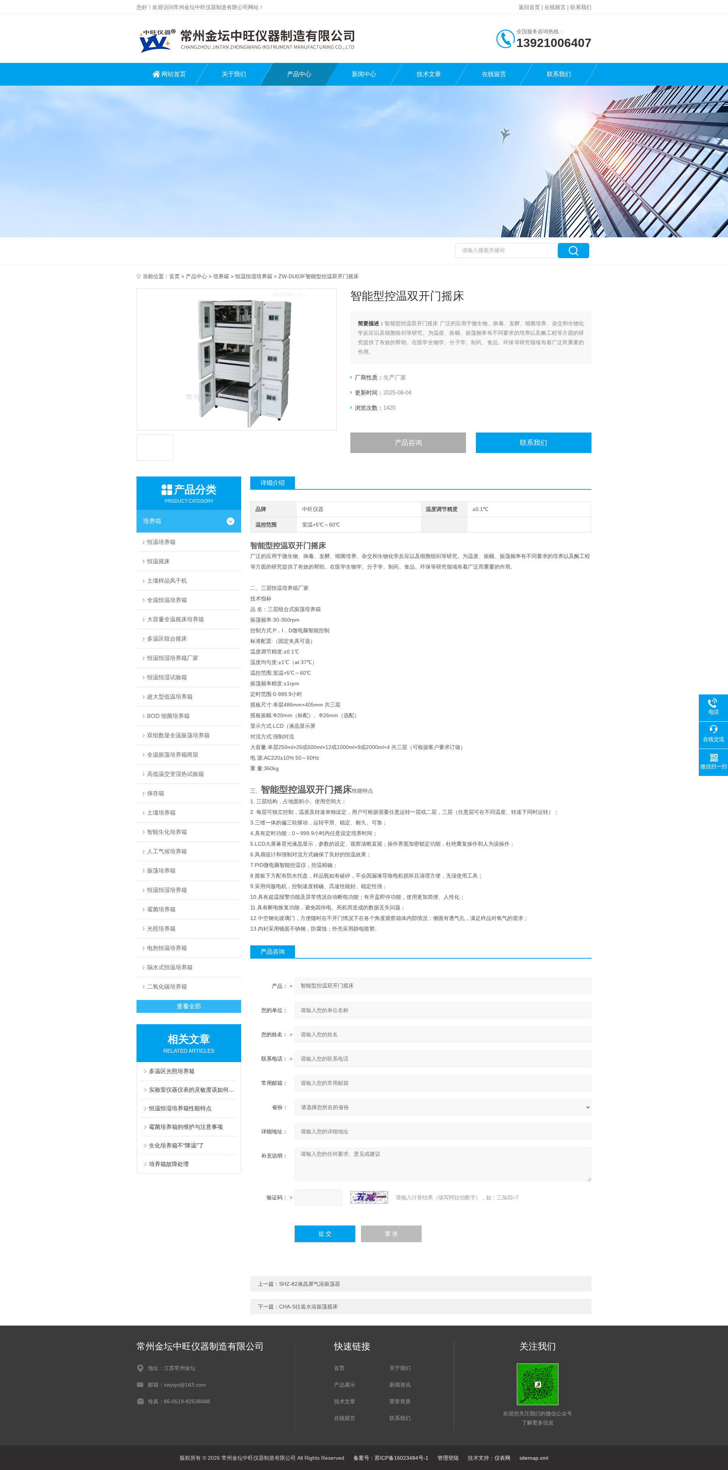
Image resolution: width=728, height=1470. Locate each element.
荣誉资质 (400, 1401)
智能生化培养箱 (167, 832)
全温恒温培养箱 (167, 600)
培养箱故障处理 (169, 1164)
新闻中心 (364, 74)
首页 (174, 276)
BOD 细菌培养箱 (168, 716)
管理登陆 (448, 1458)
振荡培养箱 (161, 870)
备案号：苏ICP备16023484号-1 (390, 1458)
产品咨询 (408, 443)
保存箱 (155, 793)
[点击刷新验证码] (369, 1197)
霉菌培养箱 (161, 909)
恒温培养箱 (161, 542)
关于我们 (234, 74)
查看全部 (189, 1006)
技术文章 (429, 74)
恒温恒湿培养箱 (253, 276)
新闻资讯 (400, 1385)
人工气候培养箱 (167, 851)
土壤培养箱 (161, 812)
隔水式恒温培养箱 (170, 967)
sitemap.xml (533, 1458)
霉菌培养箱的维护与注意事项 (186, 1127)
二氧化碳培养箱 (167, 986)
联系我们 (581, 7)
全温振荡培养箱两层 (172, 754)
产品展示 (344, 1385)
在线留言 (555, 7)
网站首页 (174, 74)
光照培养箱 (161, 928)
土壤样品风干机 (167, 580)
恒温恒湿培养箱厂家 (172, 658)
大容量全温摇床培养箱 (175, 619)
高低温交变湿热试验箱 (175, 774)
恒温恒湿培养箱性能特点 (180, 1108)
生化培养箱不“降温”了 (176, 1145)
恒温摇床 (158, 561)
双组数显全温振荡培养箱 (178, 735)
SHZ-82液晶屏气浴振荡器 (309, 1284)
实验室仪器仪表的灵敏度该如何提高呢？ (192, 1089)
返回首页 (529, 7)
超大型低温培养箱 (170, 696)
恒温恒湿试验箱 (167, 677)
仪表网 (502, 1458)
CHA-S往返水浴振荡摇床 (308, 1307)
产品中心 (299, 74)
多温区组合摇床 (167, 638)
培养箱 (221, 276)
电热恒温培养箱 (167, 948)
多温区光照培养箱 (172, 1071)
